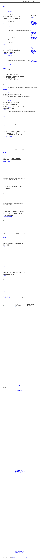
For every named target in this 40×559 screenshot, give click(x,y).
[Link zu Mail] (36, 557)
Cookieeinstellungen (14, 557)
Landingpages (5, 161)
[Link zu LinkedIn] (35, 557)
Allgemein (4, 136)
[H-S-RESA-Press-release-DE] (14, 226)
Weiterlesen (4, 152)
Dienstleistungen (10, 11)
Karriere (9, 107)
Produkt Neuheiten (9, 136)
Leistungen (4, 8)
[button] (5, 4)
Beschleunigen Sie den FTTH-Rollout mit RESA (12, 159)
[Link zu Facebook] (33, 557)
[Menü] (17, 121)
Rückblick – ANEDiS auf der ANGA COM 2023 (14, 273)
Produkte (4, 6)
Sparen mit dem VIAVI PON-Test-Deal (13, 187)
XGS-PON (10, 55)
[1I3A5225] (14, 283)
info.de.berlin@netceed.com (7, 391)
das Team (9, 100)
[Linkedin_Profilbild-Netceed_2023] (14, 255)
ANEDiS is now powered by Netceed (13, 244)
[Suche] (3, 120)
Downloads (10, 33)
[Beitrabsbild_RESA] (14, 170)
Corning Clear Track (11, 73)
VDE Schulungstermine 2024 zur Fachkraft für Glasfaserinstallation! (14, 133)
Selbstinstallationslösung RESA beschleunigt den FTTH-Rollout (14, 213)
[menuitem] (20, 120)
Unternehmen (5, 89)
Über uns (9, 92)
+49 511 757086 (6, 388)
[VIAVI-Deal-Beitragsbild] (14, 197)
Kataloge (9, 46)
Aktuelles (4, 115)
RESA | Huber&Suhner (11, 82)
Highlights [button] (4, 51)
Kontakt (4, 116)
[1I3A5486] (14, 143)
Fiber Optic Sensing (11, 64)
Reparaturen (10, 26)
